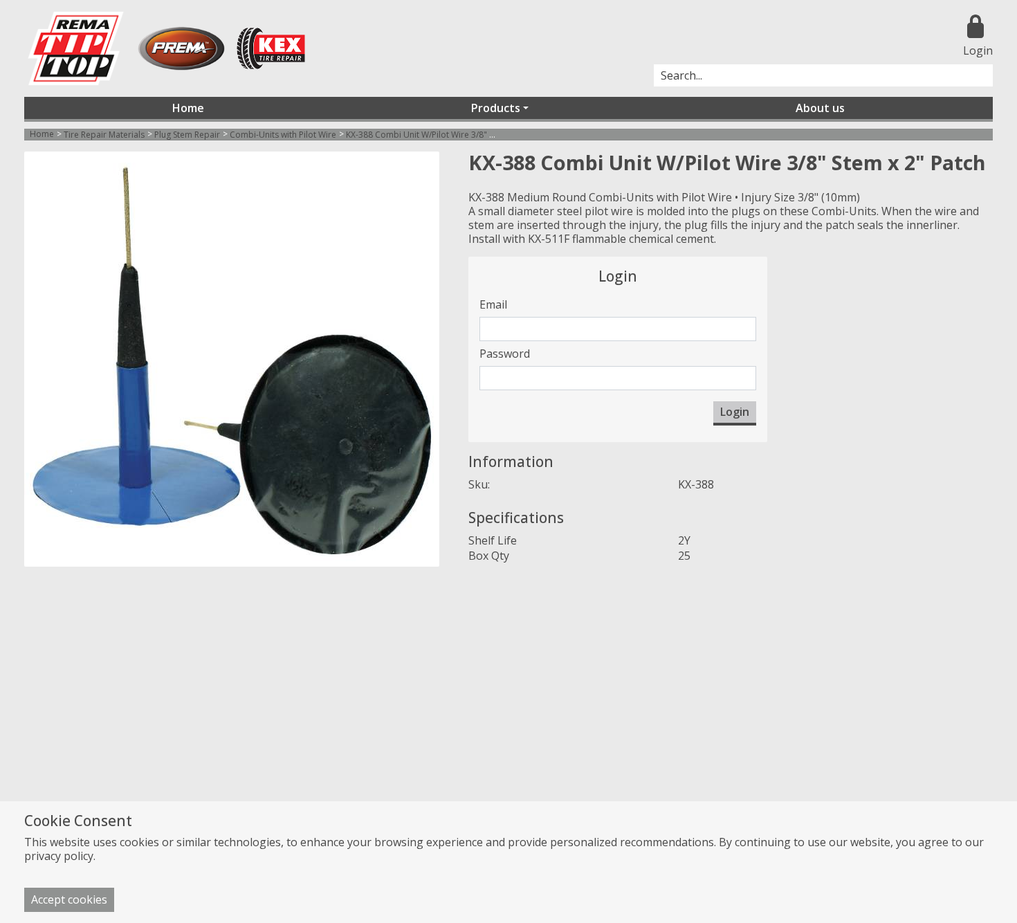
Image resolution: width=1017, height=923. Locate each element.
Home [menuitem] (188, 108)
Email (493, 304)
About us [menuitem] (820, 108)
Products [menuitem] (495, 108)
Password (504, 353)
